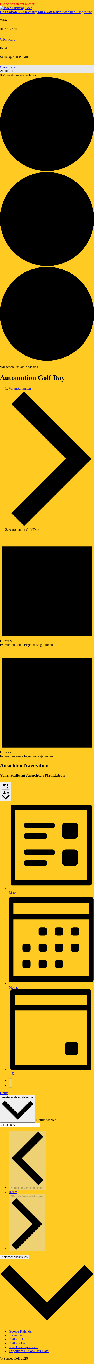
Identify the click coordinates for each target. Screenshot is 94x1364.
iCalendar (15, 1335)
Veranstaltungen (20, 388)
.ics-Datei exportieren (23, 1347)
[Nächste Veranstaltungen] (10, 1085)
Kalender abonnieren (15, 1257)
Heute (4, 1093)
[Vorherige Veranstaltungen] (10, 1080)
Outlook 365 (17, 1339)
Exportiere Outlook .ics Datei (29, 1351)
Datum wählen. (46, 1120)
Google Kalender (21, 1331)
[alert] (47, 591)
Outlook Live (18, 1343)
